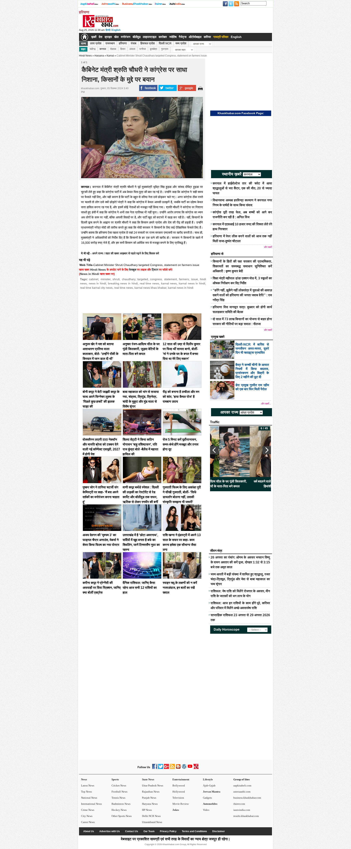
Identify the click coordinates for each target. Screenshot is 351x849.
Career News (88, 822)
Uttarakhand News (152, 822)
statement (170, 279)
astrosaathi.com (241, 791)
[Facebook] (154, 768)
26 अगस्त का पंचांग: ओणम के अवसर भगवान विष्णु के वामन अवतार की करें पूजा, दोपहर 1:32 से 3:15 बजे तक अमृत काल (240, 562)
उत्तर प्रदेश (95, 43)
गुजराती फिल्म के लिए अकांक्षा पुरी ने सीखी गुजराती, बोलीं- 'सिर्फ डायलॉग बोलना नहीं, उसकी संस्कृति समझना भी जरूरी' (240, 486)
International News (91, 803)
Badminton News (121, 803)
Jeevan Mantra (211, 791)
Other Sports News (122, 816)
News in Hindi (89, 273)
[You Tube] (190, 768)
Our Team (149, 831)
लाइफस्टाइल (149, 37)
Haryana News (150, 803)
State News (148, 779)
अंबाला (132, 49)
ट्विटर (155, 269)
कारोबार (163, 37)
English (116, 30)
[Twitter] (160, 768)
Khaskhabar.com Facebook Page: (241, 113)
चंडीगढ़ (92, 49)
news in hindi (97, 283)
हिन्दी (108, 30)
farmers (184, 279)
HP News (147, 809)
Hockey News (119, 809)
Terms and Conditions (194, 831)
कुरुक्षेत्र (153, 49)
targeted (142, 279)
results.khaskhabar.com (246, 816)
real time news (149, 283)
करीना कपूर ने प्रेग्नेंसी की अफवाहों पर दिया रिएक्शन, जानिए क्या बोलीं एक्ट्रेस (102, 587)
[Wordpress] (184, 768)
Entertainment (180, 779)
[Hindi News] (100, 26)
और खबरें (268, 247)
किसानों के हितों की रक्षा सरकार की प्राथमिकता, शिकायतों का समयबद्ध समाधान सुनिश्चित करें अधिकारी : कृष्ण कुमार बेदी (242, 266)
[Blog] (178, 768)
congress (156, 279)
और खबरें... (266, 403)
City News (86, 816)
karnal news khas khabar (150, 287)
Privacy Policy (168, 831)
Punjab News (149, 797)
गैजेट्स (182, 37)
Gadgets (207, 797)
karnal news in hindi (192, 283)
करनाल (103, 49)
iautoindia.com (241, 809)
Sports (115, 779)
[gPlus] (166, 768)
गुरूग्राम (164, 49)
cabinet (93, 279)
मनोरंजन (125, 37)
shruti (116, 279)
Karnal (110, 55)
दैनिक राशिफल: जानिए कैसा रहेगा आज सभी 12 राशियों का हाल (140, 587)
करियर (207, 37)
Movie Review (180, 803)
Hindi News (85, 55)
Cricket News (119, 785)
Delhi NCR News (151, 816)
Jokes (175, 809)
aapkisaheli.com (242, 785)
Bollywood (178, 785)
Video (206, 809)
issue (194, 279)
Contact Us (131, 831)
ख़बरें (93, 37)
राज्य (83, 43)
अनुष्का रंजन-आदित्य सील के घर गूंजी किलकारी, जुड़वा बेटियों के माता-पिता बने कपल (141, 349)
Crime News (87, 809)
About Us (88, 831)
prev (214, 450)
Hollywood (178, 791)
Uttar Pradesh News (152, 785)
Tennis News (118, 797)
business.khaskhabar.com (247, 797)
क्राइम (108, 37)
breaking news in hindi (123, 283)
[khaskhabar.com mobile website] (195, 768)
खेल (116, 37)
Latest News (87, 785)
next (266, 450)
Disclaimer (218, 831)
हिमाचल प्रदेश (147, 43)
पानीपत (142, 49)
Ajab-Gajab (209, 785)
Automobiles (210, 803)
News (84, 779)
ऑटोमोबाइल (195, 37)
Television (178, 797)
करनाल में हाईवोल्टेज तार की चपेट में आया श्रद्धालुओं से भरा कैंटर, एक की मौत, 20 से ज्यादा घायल (242, 188)
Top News (86, 791)
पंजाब (133, 43)
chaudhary (128, 279)
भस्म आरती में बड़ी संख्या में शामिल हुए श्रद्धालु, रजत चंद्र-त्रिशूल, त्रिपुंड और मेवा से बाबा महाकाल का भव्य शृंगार (240, 579)
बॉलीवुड (137, 37)
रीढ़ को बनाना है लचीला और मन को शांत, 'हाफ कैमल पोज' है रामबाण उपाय (181, 396)
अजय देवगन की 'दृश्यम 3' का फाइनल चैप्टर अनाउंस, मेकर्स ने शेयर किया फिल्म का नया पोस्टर (101, 539)
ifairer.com (239, 803)
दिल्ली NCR (165, 43)
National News (89, 797)
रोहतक (113, 49)
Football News (119, 791)
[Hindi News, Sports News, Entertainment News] (84, 37)
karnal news (169, 283)
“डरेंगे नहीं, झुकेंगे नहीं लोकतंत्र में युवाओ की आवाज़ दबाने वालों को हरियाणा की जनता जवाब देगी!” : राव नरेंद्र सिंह (242, 295)
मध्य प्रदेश (181, 43)
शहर (83, 49)
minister (105, 279)
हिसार (122, 49)
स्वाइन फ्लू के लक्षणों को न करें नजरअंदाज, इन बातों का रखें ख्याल (180, 587)
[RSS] (172, 768)
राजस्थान (110, 43)
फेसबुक (132, 269)
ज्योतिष (173, 37)
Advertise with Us (109, 831)
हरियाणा (123, 43)
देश (100, 37)
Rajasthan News (150, 791)
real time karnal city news (96, 287)
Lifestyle (208, 779)
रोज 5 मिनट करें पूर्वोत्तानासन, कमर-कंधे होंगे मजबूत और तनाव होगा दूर (180, 444)
